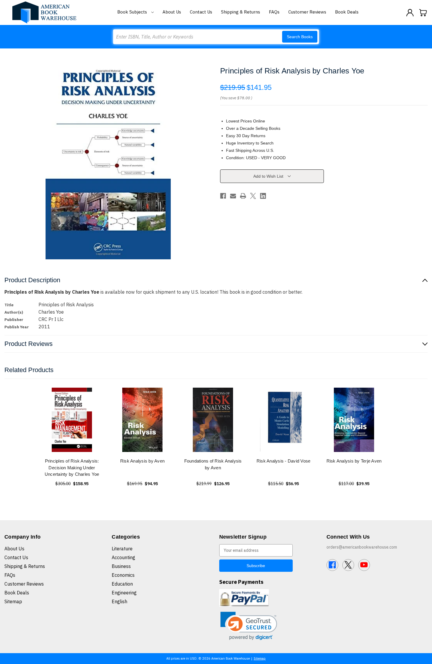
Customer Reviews (307, 12)
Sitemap (13, 601)
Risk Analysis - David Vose (284, 460)
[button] (248, 626)
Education (122, 584)
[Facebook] (223, 196)
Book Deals (347, 12)
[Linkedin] (263, 196)
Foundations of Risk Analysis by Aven (213, 464)
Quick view (72, 420)
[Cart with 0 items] (423, 12)
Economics (123, 575)
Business (121, 566)
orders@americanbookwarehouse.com (361, 547)
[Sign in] (410, 12)
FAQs (274, 12)
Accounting (123, 557)
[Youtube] (364, 565)
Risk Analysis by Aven (142, 460)
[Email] (233, 196)
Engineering (124, 593)
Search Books (300, 36)
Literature (122, 549)
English (119, 601)
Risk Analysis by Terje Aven (354, 460)
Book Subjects (132, 12)
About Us (172, 12)
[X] (253, 196)
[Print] (243, 196)
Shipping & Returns (240, 12)
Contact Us (201, 12)
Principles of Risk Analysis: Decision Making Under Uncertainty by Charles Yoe (72, 467)
